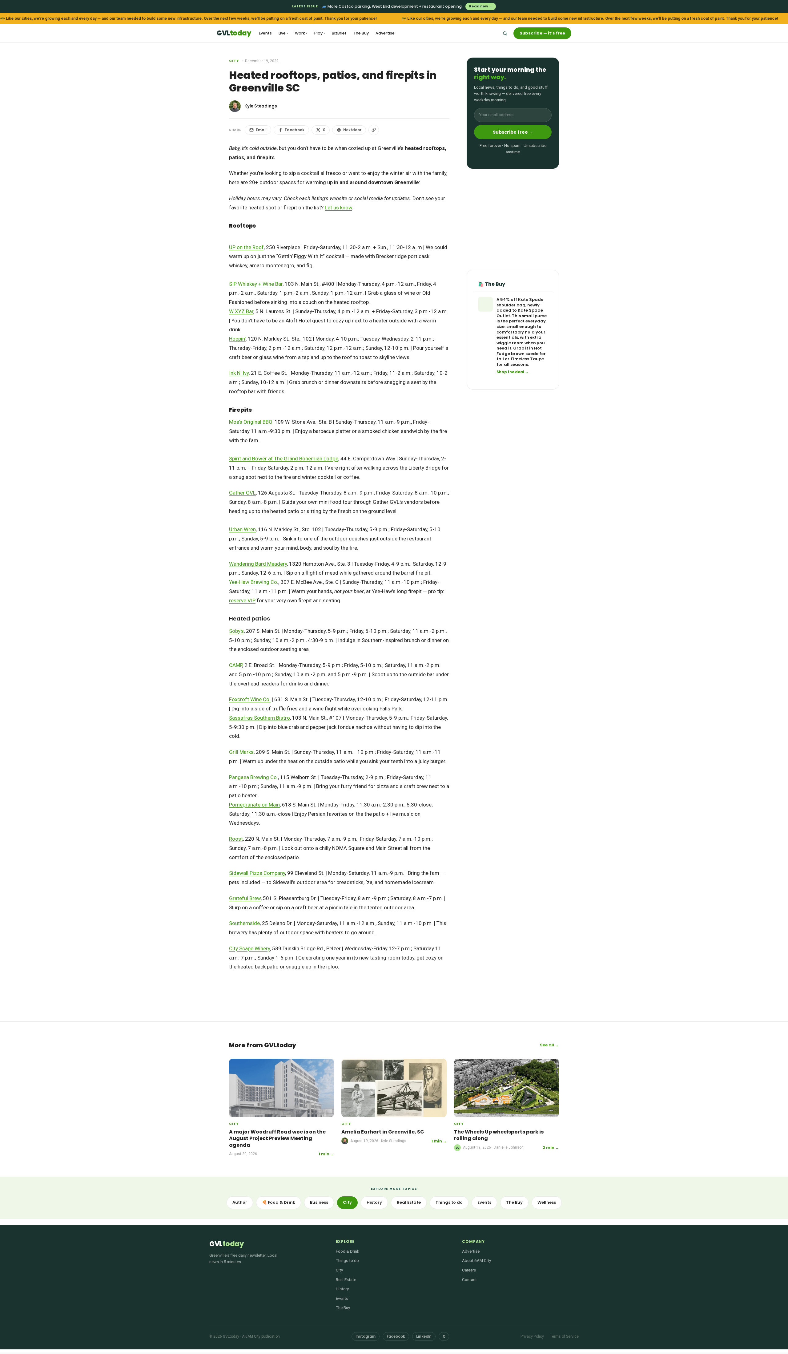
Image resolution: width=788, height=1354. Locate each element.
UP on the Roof (246, 247)
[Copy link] (373, 130)
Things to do (449, 1202)
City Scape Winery (249, 948)
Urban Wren (242, 529)
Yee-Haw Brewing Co (253, 582)
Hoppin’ (237, 339)
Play (319, 33)
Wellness (546, 1202)
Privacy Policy (532, 1336)
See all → (549, 1045)
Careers (469, 1269)
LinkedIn (424, 1336)
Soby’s (236, 631)
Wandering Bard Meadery (258, 564)
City (234, 60)
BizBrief (339, 33)
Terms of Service (564, 1336)
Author (239, 1202)
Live (283, 33)
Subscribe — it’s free (542, 33)
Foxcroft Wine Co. (250, 699)
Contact (469, 1279)
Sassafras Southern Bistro (259, 718)
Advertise (385, 33)
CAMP (235, 665)
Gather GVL (242, 493)
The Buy (361, 33)
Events (265, 33)
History (374, 1202)
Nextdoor (352, 129)
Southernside (244, 923)
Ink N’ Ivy (239, 373)
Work (301, 33)
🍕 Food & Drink (278, 1202)
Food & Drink (347, 1251)
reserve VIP (242, 600)
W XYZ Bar (241, 311)
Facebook (294, 129)
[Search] (504, 33)
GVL (234, 33)
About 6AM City (476, 1260)
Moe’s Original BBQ (250, 422)
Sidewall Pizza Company (257, 873)
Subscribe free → (513, 132)
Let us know (338, 207)
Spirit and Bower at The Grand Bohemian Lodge (283, 458)
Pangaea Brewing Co (253, 777)
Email (261, 129)
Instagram (366, 1336)
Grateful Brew (245, 898)
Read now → (480, 6)
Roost (236, 839)
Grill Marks (241, 752)
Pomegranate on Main (254, 805)
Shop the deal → (513, 372)
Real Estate (409, 1202)
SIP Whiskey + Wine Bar (256, 284)
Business (319, 1202)
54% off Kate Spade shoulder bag (520, 302)
